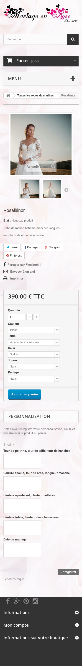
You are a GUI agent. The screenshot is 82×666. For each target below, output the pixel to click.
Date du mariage (14, 539)
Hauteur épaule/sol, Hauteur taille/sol (29, 495)
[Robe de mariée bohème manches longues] (30, 189)
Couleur (14, 324)
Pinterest (15, 255)
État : (7, 220)
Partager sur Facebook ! (24, 264)
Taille (12, 336)
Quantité (14, 310)
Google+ (54, 247)
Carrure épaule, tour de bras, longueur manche (36, 473)
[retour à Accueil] (8, 96)
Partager (32, 247)
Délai (12, 348)
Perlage (14, 372)
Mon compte (16, 625)
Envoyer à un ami (22, 271)
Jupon (13, 360)
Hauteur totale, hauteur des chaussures (31, 517)
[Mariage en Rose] (41, 13)
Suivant (66, 189)
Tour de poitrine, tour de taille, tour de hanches (36, 450)
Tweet (13, 247)
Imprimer (16, 278)
